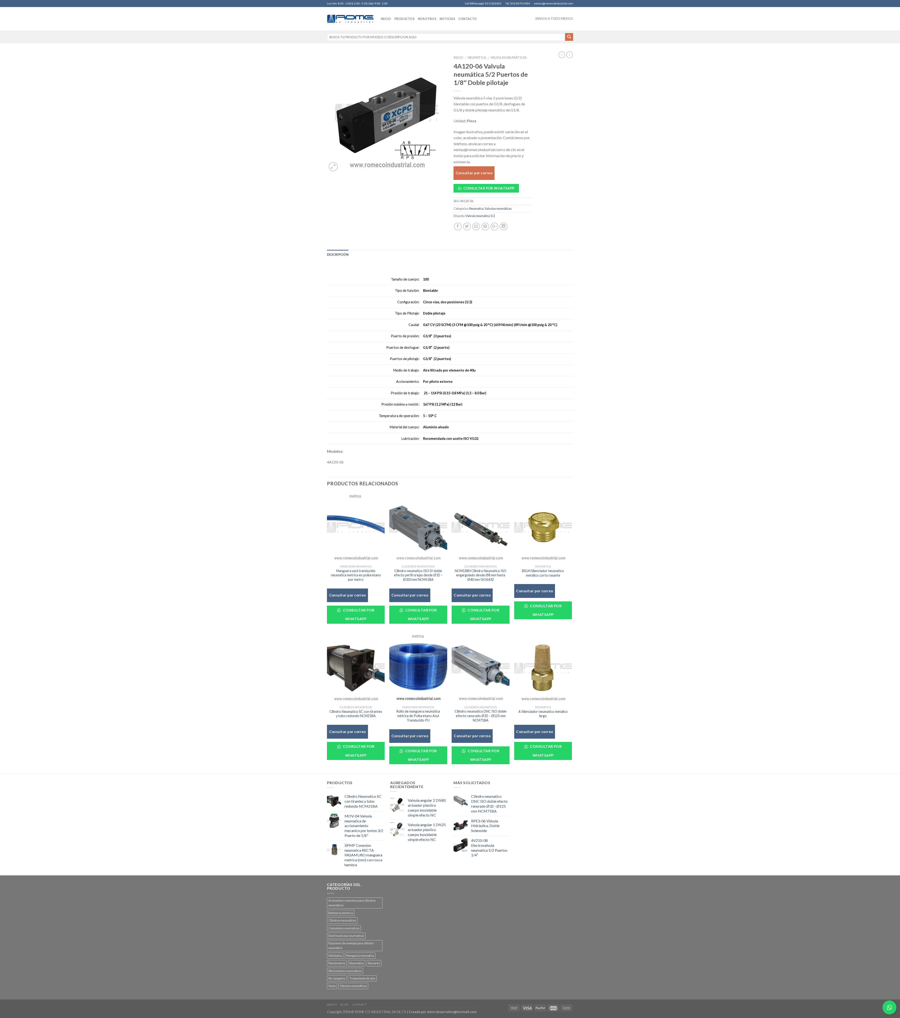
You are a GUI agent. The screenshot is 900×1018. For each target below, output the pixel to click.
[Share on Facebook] (458, 226)
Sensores (374, 963)
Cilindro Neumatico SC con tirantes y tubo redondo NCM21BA (356, 714)
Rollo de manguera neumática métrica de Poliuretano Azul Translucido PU (418, 715)
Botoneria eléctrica (340, 913)
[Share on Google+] (494, 226)
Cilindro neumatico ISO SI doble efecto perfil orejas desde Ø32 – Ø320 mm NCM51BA (418, 575)
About (332, 1004)
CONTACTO (467, 19)
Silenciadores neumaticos (345, 971)
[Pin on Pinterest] (485, 226)
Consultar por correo (474, 173)
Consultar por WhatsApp (488, 188)
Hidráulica (335, 955)
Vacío (332, 986)
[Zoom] (333, 166)
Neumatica (477, 57)
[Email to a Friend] (476, 226)
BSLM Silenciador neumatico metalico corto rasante (543, 573)
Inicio (458, 57)
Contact (359, 1004)
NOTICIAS (447, 19)
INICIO (386, 19)
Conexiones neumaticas (344, 928)
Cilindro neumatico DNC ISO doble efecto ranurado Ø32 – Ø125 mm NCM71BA (480, 715)
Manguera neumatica (360, 955)
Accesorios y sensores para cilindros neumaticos (352, 903)
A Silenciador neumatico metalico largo (543, 714)
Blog (344, 1004)
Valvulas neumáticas (509, 57)
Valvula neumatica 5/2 (480, 216)
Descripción (338, 254)
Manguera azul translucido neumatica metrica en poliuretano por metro (356, 575)
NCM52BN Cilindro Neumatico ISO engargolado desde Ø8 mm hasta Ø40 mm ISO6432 (480, 575)
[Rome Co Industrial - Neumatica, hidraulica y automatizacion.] (350, 19)
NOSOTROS (427, 19)
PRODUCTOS (404, 19)
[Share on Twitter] (467, 226)
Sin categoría (336, 978)
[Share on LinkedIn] (503, 226)
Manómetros (336, 963)
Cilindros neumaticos (342, 920)
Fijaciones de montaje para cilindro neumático (351, 945)
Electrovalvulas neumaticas (346, 936)
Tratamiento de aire (362, 978)
